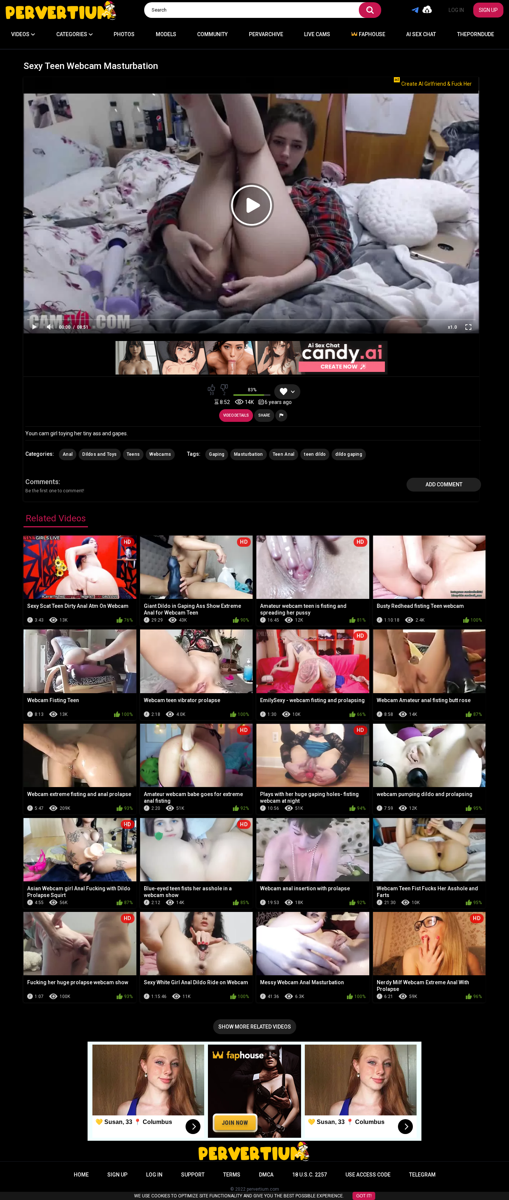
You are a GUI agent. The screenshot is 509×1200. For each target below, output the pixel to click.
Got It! (364, 1196)
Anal (68, 454)
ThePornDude (475, 34)
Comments (42, 482)
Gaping (216, 454)
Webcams (160, 454)
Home (81, 1175)
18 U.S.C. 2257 (309, 1175)
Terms (231, 1175)
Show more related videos (254, 1027)
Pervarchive (266, 34)
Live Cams (317, 34)
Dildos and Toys (99, 454)
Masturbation (248, 454)
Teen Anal (284, 454)
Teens (133, 454)
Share (264, 415)
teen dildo (315, 454)
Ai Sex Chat (421, 34)
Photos (124, 34)
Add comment (444, 484)
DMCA (266, 1175)
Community (212, 34)
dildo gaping (348, 454)
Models (166, 34)
